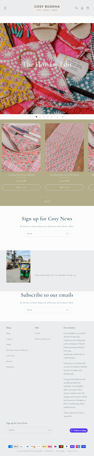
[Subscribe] (67, 234)
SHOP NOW (47, 83)
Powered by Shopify (36, 451)
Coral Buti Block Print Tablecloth (21, 175)
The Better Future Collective (17, 350)
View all (47, 201)
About (8, 344)
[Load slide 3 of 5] (44, 117)
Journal (9, 361)
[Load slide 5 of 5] (52, 117)
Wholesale (10, 367)
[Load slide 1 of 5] (36, 117)
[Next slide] (57, 116)
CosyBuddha (26, 451)
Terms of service (72, 451)
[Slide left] (41, 196)
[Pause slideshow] (63, 116)
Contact (9, 339)
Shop (8, 333)
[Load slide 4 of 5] (48, 117)
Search (37, 333)
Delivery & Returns (42, 339)
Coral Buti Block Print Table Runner (64, 175)
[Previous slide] (30, 116)
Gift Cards (10, 356)
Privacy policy (60, 451)
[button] (5, 8)
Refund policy (49, 451)
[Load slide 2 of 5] (40, 117)
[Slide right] (52, 196)
